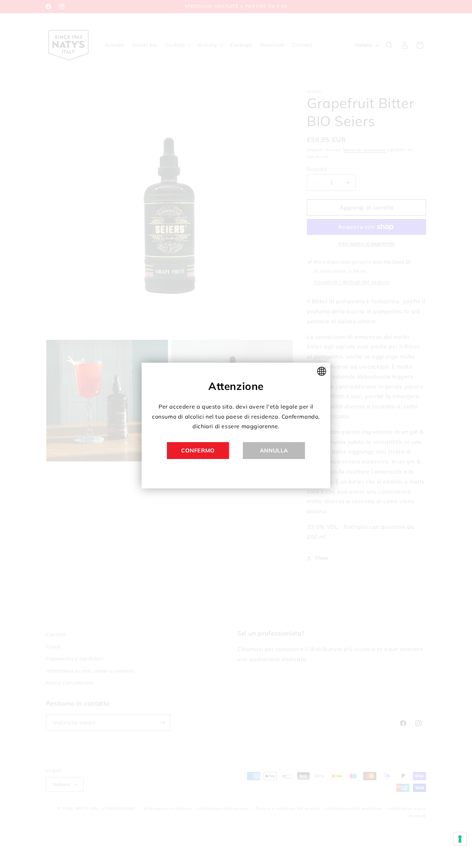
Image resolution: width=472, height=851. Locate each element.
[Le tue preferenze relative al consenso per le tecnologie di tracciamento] (459, 838)
